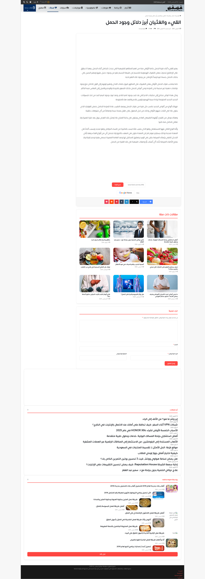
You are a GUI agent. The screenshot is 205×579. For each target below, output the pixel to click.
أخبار (127, 8)
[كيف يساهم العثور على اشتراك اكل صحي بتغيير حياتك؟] (162, 256)
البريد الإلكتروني (173, 354)
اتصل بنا (181, 571)
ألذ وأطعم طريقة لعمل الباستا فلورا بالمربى (147, 539)
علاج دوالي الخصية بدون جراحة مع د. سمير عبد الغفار (129, 241)
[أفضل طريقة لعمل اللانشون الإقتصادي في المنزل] (172, 516)
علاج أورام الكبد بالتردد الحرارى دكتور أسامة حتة (96, 295)
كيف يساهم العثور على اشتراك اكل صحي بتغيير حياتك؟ (164, 268)
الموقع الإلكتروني (121, 354)
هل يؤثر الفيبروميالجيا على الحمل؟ (132, 294)
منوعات (105, 8)
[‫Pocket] (106, 202)
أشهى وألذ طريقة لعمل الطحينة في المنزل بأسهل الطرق (128, 519)
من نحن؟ (180, 578)
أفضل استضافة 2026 (159, 2)
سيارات (63, 8)
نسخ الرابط (118, 184)
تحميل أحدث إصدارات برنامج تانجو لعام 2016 (134, 546)
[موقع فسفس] (174, 8)
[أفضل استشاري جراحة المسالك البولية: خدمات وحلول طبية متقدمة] (162, 229)
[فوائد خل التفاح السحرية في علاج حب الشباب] (94, 256)
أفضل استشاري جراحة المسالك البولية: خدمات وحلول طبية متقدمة (163, 241)
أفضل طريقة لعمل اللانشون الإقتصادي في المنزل (144, 513)
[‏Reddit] (111, 202)
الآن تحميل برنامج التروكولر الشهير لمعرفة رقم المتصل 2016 (127, 492)
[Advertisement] (128, 48)
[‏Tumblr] (121, 202)
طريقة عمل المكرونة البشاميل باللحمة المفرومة (119, 526)
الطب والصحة (170, 16)
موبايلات (77, 8)
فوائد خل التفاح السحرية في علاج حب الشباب (95, 267)
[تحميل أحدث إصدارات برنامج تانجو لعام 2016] (158, 548)
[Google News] (125, 193)
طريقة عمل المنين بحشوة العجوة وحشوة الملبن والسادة (116, 499)
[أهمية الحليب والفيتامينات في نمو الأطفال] (128, 255)
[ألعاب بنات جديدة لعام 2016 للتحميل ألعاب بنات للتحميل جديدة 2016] (172, 488)
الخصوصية (180, 573)
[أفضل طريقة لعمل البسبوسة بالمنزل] (132, 507)
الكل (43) (102, 554)
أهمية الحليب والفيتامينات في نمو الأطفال (129, 264)
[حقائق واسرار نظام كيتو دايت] (94, 229)
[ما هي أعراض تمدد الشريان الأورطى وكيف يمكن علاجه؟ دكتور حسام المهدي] (162, 283)
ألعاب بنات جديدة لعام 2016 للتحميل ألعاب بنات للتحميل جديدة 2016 (137, 486)
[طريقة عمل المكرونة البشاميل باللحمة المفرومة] (145, 528)
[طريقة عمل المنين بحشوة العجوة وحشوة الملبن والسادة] (145, 502)
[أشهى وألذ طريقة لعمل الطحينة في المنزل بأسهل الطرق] (158, 522)
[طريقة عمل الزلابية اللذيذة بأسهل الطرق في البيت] (172, 535)
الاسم (175, 344)
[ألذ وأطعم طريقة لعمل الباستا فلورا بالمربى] (172, 543)
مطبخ (41, 8)
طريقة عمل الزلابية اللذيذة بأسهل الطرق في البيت (144, 533)
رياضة (117, 8)
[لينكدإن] (126, 202)
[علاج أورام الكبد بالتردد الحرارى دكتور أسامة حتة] (94, 283)
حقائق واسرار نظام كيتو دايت (100, 240)
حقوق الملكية (179, 575)
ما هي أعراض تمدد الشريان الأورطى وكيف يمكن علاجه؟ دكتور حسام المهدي (164, 295)
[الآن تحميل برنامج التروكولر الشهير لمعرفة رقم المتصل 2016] (158, 495)
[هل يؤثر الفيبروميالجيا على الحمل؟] (128, 283)
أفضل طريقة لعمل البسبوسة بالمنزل (110, 506)
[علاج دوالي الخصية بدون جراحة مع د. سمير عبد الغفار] (128, 229)
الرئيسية (177, 16)
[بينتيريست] (116, 202)
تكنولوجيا (91, 8)
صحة (52, 8)
